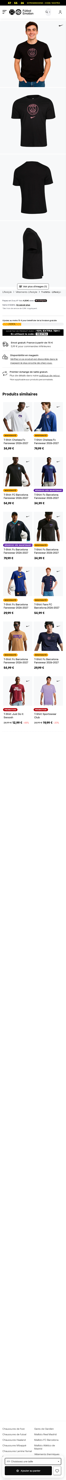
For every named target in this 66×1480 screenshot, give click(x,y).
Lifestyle (7, 292)
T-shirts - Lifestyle (51, 292)
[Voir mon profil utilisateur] (60, 12)
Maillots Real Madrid (45, 1434)
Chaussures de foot (13, 1428)
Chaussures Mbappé (14, 1445)
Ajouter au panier (30, 1470)
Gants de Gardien (44, 1428)
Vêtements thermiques (47, 1454)
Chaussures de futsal (14, 1434)
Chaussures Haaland (14, 1439)
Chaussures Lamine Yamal (17, 1451)
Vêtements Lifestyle (26, 292)
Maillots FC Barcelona (46, 1439)
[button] (33, 359)
